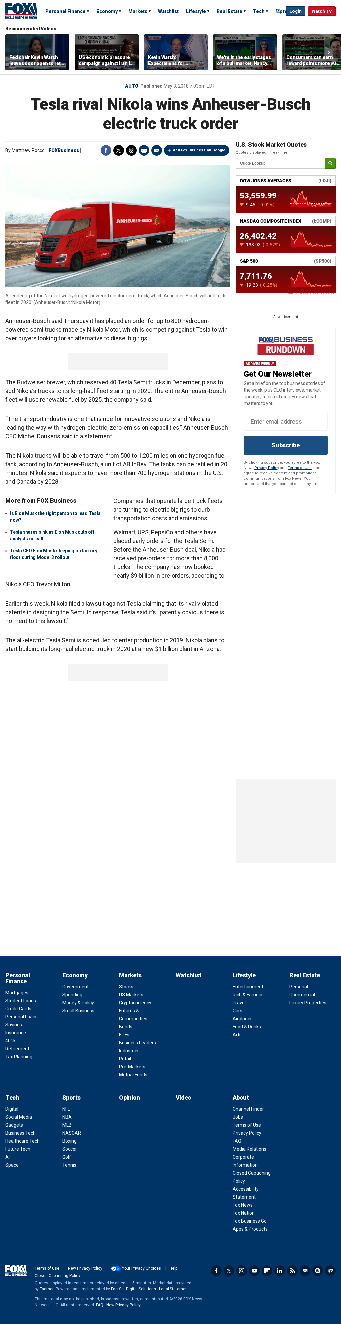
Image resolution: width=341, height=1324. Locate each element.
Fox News (243, 1205)
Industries (129, 1050)
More (281, 11)
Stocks (126, 986)
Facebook (106, 150)
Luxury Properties (307, 1002)
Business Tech (20, 1133)
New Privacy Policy (85, 1268)
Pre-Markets (132, 1066)
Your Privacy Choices (141, 1268)
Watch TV (322, 11)
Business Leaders (137, 1042)
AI (7, 1157)
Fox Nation (244, 1213)
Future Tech (17, 1149)
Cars (237, 1010)
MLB (67, 1125)
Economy (107, 11)
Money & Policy (78, 1002)
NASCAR (71, 1133)
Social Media (18, 1117)
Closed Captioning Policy (57, 1275)
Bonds (125, 1026)
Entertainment (248, 986)
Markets (137, 11)
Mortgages (16, 992)
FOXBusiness (64, 150)
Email (156, 150)
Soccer (69, 1149)
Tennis (69, 1165)
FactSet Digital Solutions (133, 1289)
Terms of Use (300, 468)
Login (295, 11)
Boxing (69, 1141)
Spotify (317, 1270)
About (241, 1097)
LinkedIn (279, 1270)
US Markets (131, 994)
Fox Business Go (250, 1221)
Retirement (17, 1048)
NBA (67, 1117)
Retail (125, 1058)
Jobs (238, 1117)
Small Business (78, 1010)
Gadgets (14, 1125)
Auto (131, 86)
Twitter (118, 150)
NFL (66, 1109)
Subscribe (286, 445)
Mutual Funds (133, 1074)
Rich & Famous (248, 994)
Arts (237, 1034)
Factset (47, 1289)
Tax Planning (18, 1056)
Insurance (15, 1032)
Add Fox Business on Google (199, 150)
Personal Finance (65, 11)
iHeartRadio (330, 1270)
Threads (131, 150)
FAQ (237, 1141)
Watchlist (168, 11)
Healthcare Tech (22, 1141)
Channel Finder (248, 1109)
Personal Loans (21, 1016)
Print (144, 150)
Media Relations (249, 1149)
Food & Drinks (247, 1026)
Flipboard (267, 1270)
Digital (11, 1109)
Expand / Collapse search (279, 11)
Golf (66, 1157)
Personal (298, 986)
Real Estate (229, 11)
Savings (13, 1024)
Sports (71, 1097)
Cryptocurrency (135, 1002)
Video (183, 1097)
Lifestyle (196, 11)
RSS (292, 1270)
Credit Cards (18, 1008)
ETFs (124, 1034)
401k (10, 1040)
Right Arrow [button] (329, 52)
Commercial (302, 994)
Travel (239, 1002)
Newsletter (305, 1270)
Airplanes (243, 1018)
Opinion (129, 1097)
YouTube (254, 1270)
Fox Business (21, 11)
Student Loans (20, 1000)
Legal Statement (174, 1289)
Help (173, 1268)
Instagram (241, 1270)
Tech (259, 11)
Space (12, 1165)
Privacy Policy (266, 468)
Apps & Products (250, 1229)
